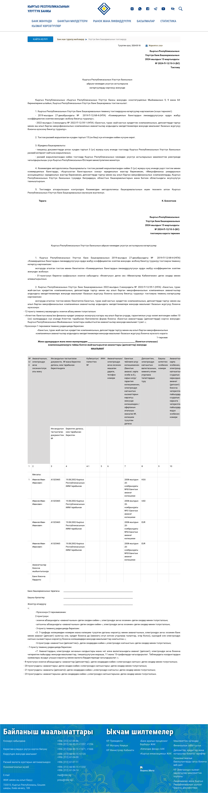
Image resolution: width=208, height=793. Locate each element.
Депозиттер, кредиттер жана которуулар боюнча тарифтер (189, 752)
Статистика (168, 21)
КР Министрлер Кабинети (120, 750)
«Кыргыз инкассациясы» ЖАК (156, 753)
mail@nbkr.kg (64, 775)
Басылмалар (146, 21)
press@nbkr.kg (64, 779)
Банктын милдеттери (72, 21)
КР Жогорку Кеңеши (117, 745)
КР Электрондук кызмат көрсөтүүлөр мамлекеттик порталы (188, 773)
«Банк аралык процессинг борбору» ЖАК (154, 742)
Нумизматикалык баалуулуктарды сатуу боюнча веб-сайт (190, 761)
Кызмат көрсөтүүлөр (46, 26)
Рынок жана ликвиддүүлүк (112, 21)
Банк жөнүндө (42, 21)
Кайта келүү (40, 39)
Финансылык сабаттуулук (187, 745)
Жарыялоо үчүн (156, 45)
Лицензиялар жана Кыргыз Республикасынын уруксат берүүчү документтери (188, 784)
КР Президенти (114, 740)
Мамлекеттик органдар (186, 740)
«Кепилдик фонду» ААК (152, 748)
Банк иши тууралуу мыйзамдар (70, 39)
